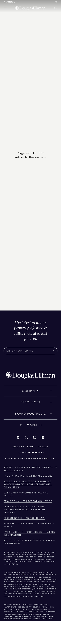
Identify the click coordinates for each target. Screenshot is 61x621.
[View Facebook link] (18, 438)
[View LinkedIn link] (43, 438)
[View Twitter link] (26, 438)
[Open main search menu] (55, 8)
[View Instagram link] (34, 438)
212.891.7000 (42, 572)
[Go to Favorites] (56, 2)
